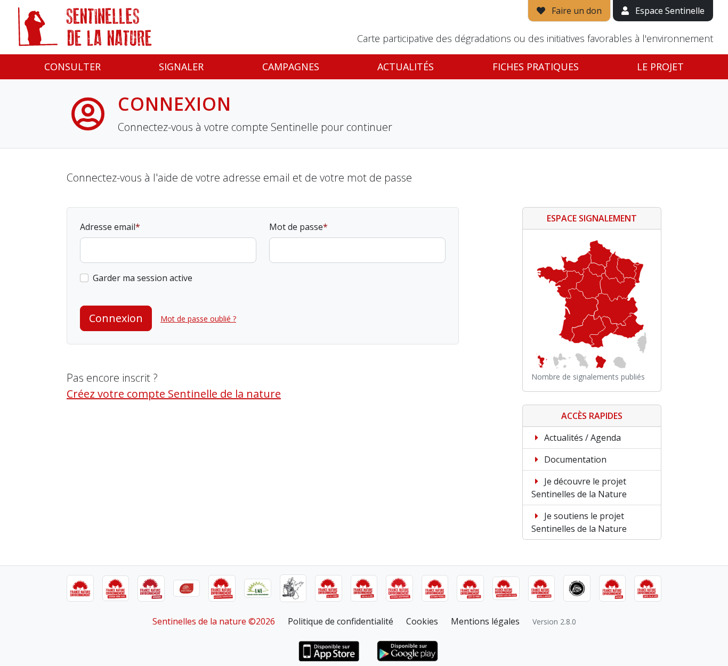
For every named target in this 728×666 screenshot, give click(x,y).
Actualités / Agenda (581, 437)
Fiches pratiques (535, 66)
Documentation (574, 459)
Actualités (405, 66)
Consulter (72, 66)
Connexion (116, 318)
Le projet (660, 66)
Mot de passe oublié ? (198, 319)
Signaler (181, 66)
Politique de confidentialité (340, 621)
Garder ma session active (142, 278)
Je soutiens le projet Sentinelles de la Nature (579, 522)
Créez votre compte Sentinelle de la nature (174, 394)
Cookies (422, 621)
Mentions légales (485, 621)
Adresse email (107, 227)
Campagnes (290, 66)
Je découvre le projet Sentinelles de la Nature (579, 487)
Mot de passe (296, 227)
